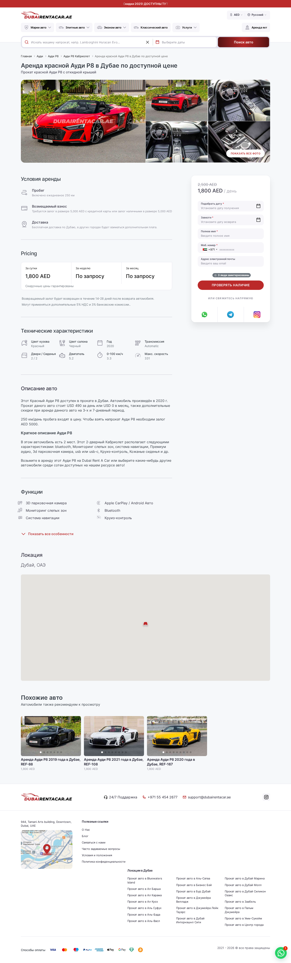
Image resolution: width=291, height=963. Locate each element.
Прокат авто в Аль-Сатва (193, 878)
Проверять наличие (231, 285)
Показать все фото (245, 153)
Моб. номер (209, 245)
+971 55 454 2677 (162, 797)
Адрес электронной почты (218, 259)
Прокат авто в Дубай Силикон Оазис (245, 893)
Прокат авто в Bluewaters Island (144, 880)
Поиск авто (243, 42)
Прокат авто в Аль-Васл (143, 921)
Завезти (207, 217)
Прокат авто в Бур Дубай (193, 891)
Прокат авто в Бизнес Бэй (194, 885)
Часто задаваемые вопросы (101, 848)
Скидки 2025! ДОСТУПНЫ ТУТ (145, 4)
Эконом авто (112, 27)
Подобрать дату (212, 203)
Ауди (40, 56)
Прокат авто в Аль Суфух (144, 908)
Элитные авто (75, 27)
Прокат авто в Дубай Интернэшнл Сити (190, 920)
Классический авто (154, 27)
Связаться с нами (93, 842)
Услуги (187, 27)
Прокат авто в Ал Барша (144, 888)
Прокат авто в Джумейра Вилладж (193, 899)
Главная (26, 56)
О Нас (86, 829)
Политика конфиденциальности (103, 861)
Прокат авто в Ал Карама (144, 895)
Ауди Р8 (53, 56)
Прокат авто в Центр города (244, 924)
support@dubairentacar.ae (209, 797)
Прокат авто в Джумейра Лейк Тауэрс (197, 909)
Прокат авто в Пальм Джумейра (239, 909)
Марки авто (38, 27)
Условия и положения (97, 855)
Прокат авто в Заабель (240, 901)
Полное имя (209, 231)
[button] (75, 736)
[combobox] (92, 42)
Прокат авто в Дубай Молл (243, 885)
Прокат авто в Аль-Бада (143, 914)
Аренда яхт (259, 27)
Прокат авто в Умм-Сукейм (243, 918)
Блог (85, 836)
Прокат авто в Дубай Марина (245, 878)
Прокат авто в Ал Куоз (142, 901)
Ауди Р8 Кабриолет (76, 56)
